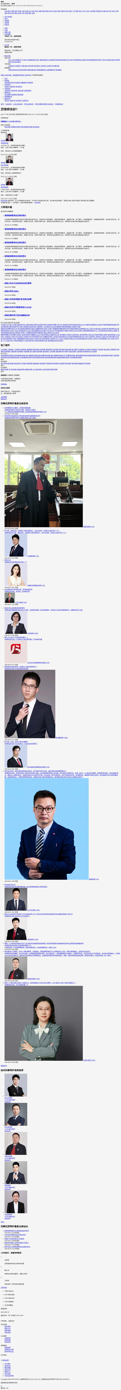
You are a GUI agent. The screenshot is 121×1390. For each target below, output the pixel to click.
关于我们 (8, 1364)
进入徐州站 (8, 16)
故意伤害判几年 (37, 336)
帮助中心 (8, 1372)
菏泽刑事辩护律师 (76, 357)
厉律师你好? (59, 104)
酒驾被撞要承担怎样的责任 (15, 215)
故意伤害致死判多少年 (77, 336)
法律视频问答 (50, 70)
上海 (90, 11)
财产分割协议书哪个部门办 (53, 325)
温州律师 (46, 351)
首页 (6, 18)
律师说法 (8, 92)
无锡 (26, 13)
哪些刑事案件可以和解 (8, 335)
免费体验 (4, 384)
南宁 (110, 11)
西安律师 (49, 349)
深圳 (6, 13)
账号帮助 (8, 1326)
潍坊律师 (10, 363)
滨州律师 (62, 363)
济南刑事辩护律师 (7, 355)
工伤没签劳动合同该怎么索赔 (107, 331)
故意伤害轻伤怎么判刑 (84, 338)
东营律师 (42, 363)
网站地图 (8, 1368)
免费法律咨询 (12, 70)
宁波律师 (100, 349)
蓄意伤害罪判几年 (41, 340)
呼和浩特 (99, 11)
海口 (80, 11)
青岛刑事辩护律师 (19, 355)
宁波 (23, 13)
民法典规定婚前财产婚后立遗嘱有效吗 (30, 329)
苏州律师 (62, 349)
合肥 (26, 11)
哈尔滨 (51, 11)
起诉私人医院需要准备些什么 (87, 331)
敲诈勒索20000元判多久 (56, 340)
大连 (106, 60)
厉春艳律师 (4, 143)
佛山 (16, 13)
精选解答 (59, 70)
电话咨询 (19, 86)
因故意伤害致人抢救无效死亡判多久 (17, 1243)
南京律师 (74, 349)
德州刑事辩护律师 (51, 357)
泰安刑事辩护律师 (13, 357)
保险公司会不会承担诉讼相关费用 (18, 283)
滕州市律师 (4, 369)
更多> (3, 1222)
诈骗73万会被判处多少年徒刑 (14, 1239)
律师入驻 (8, 32)
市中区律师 (12, 369)
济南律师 (20, 351)
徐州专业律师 (15, 82)
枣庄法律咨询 (28, 104)
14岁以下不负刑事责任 (100, 338)
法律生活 (25, 100)
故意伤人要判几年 (35, 338)
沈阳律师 (14, 351)
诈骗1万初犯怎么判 (70, 331)
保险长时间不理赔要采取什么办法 (18, 307)
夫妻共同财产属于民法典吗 (34, 325)
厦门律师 (33, 351)
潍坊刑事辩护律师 (44, 355)
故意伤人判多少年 (102, 336)
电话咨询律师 (22, 70)
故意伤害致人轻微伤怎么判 (50, 335)
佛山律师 (107, 349)
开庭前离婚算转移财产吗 (110, 325)
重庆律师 (36, 349)
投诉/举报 (4, 200)
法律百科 (18, 66)
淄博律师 (29, 363)
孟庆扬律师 (4, 187)
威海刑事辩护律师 (94, 355)
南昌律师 (86, 351)
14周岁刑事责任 (18, 340)
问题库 (7, 86)
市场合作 (8, 1366)
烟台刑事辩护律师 (57, 355)
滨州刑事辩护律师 (26, 357)
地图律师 (23, 82)
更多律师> (36, 127)
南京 (36, 11)
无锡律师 (26, 351)
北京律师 (4, 349)
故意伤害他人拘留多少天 (50, 338)
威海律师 (36, 363)
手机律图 (8, 34)
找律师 (7, 20)
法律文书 (50, 66)
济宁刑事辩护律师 (69, 355)
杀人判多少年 (112, 338)
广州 (73, 11)
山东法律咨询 (17, 104)
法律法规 (24, 66)
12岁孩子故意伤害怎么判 (61, 336)
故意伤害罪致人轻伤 (9, 338)
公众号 (7, 45)
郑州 (16, 11)
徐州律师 (8, 82)
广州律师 (17, 349)
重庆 (94, 11)
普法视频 (8, 94)
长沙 (29, 11)
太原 (23, 11)
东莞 (19, 13)
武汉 (33, 11)
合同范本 (43, 66)
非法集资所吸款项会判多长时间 (15, 1235)
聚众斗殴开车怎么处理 (51, 333)
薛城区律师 (20, 369)
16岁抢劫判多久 (29, 340)
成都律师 (29, 349)
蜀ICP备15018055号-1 (35, 1379)
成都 (40, 11)
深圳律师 (23, 349)
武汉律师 (55, 349)
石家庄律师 (72, 351)
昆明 (46, 11)
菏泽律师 (87, 363)
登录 (6, 28)
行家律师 (30, 82)
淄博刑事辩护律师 (82, 355)
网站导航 (8, 56)
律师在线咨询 (31, 70)
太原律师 (79, 351)
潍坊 (29, 13)
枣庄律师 (8, 127)
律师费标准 (8, 96)
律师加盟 (8, 1347)
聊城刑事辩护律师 (63, 357)
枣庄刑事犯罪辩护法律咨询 (44, 104)
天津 (87, 11)
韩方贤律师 (4, 165)
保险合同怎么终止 (12, 291)
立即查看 (4, 397)
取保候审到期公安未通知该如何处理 (17, 1231)
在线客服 (4, 1319)
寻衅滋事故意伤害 (23, 338)
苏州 (12, 13)
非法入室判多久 (90, 336)
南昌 (70, 11)
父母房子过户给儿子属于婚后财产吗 (13, 325)
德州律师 (74, 363)
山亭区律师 (46, 369)
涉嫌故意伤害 (47, 336)
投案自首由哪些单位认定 (9, 329)
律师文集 (56, 66)
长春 (55, 11)
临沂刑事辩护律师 (32, 355)
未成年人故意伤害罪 (23, 335)
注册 (6, 30)
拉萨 (117, 11)
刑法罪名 (37, 66)
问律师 (7, 22)
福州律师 (39, 351)
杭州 (66, 11)
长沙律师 (87, 349)
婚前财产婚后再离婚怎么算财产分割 (68, 327)
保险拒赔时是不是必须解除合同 (17, 315)
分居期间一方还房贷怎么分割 (46, 327)
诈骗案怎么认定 (35, 335)
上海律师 (10, 349)
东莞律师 (94, 349)
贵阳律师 (59, 351)
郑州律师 (68, 349)
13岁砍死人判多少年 (11, 336)
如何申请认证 (9, 1351)
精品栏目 (8, 98)
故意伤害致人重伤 (101, 335)
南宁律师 (65, 351)
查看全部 (4, 399)
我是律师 (8, 1330)
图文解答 (20, 94)
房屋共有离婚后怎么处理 (93, 325)
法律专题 (31, 66)
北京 (83, 11)
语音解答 (14, 94)
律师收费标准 (41, 70)
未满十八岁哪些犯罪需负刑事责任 (32, 333)
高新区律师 (53, 369)
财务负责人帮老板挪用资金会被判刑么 (17, 1247)
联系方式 (8, 1370)
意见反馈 (8, 1332)
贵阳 (43, 11)
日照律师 (49, 363)
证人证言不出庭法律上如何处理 (97, 329)
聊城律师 (81, 363)
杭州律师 (42, 349)
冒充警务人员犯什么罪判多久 (69, 335)
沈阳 (58, 11)
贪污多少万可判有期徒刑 (55, 331)
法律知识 (11, 66)
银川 (113, 11)
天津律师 (81, 349)
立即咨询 (37, 202)
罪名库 (7, 100)
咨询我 (3, 140)
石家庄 (62, 11)
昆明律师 (7, 351)
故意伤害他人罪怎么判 (87, 335)
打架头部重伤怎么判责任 (38, 331)
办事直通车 (27, 90)
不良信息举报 (9, 1376)
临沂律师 (4, 363)
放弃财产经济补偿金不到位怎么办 (73, 325)
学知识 (7, 24)
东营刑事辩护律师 (107, 355)
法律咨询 (8, 84)
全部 (33, 13)
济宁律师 (23, 363)
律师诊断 (8, 1340)
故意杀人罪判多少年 (25, 336)
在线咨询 (12, 86)
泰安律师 (55, 363)
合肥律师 (113, 349)
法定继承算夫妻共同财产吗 (10, 327)
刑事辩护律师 (15, 127)
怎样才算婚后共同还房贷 (27, 327)
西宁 (9, 11)
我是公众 (8, 1328)
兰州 (6, 11)
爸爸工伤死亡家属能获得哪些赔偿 (55, 329)
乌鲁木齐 (105, 11)
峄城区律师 (28, 369)
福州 (77, 11)
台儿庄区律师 (37, 369)
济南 (19, 11)
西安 (12, 11)
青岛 (9, 13)
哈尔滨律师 (93, 351)
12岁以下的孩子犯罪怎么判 (68, 338)
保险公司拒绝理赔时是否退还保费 (18, 299)
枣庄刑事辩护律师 (26, 127)
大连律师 (52, 351)
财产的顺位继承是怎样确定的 (77, 329)
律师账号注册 (9, 1349)
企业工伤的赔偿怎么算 (22, 331)
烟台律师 (17, 363)
